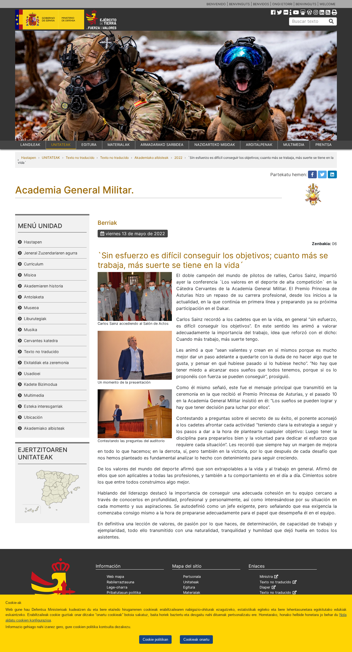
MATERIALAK (119, 145)
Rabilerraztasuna (120, 582)
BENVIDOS (261, 4)
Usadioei (31, 373)
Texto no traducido (80, 158)
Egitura (189, 587)
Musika (29, 329)
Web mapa (115, 577)
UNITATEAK (60, 145)
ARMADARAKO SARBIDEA (162, 145)
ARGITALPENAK (259, 145)
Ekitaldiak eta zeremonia (45, 362)
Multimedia (33, 395)
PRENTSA (323, 145)
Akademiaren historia (42, 286)
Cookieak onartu (196, 639)
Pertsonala (192, 577)
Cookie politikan (155, 639)
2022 (178, 158)
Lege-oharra (117, 587)
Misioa (29, 275)
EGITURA (89, 145)
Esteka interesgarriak (42, 406)
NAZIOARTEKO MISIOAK (214, 145)
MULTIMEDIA (293, 145)
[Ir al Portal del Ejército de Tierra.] (108, 19)
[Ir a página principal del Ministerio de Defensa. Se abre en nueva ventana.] (49, 19)
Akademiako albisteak (151, 158)
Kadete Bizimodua (39, 384)
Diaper (265, 587)
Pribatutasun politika (124, 592)
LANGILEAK (30, 145)
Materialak (191, 592)
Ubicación (32, 417)
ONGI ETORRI (282, 4)
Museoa (30, 307)
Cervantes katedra (40, 340)
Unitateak (191, 582)
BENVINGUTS (239, 4)
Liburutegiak (34, 318)
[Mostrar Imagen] (135, 296)
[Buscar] (331, 21)
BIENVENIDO (216, 4)
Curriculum (32, 264)
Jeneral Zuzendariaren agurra (49, 253)
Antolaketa (33, 297)
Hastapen (28, 158)
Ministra (266, 577)
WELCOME (328, 4)
